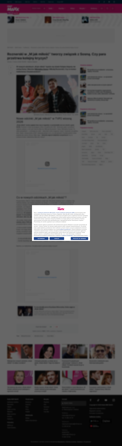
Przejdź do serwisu (79, 238)
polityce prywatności (65, 229)
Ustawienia (41, 238)
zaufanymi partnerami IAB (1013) (46, 212)
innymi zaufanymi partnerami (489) (65, 212)
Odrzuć (56, 238)
